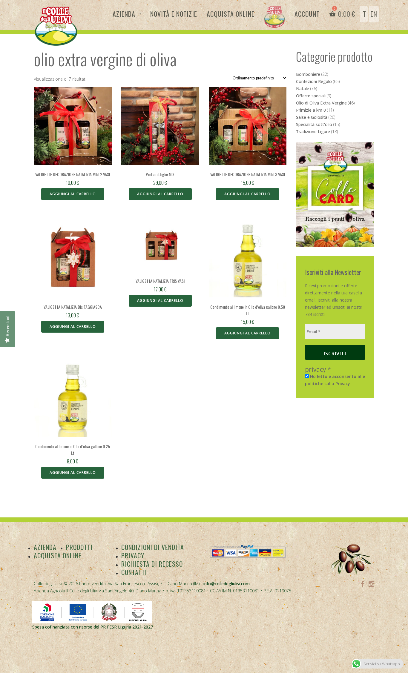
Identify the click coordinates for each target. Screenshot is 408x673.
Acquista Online (230, 14)
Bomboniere (308, 74)
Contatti (134, 572)
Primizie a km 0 (311, 110)
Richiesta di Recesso (152, 563)
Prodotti (79, 547)
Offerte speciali (311, 96)
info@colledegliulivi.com (226, 583)
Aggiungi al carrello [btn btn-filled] (73, 193)
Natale (302, 88)
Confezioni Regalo (314, 81)
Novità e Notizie (173, 14)
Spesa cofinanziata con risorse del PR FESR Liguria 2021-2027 (92, 627)
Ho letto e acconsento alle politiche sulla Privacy (335, 380)
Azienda (124, 14)
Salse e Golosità (311, 117)
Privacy (132, 555)
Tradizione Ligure (313, 131)
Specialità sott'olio (314, 124)
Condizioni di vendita (152, 547)
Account (307, 14)
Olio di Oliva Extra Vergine (321, 103)
